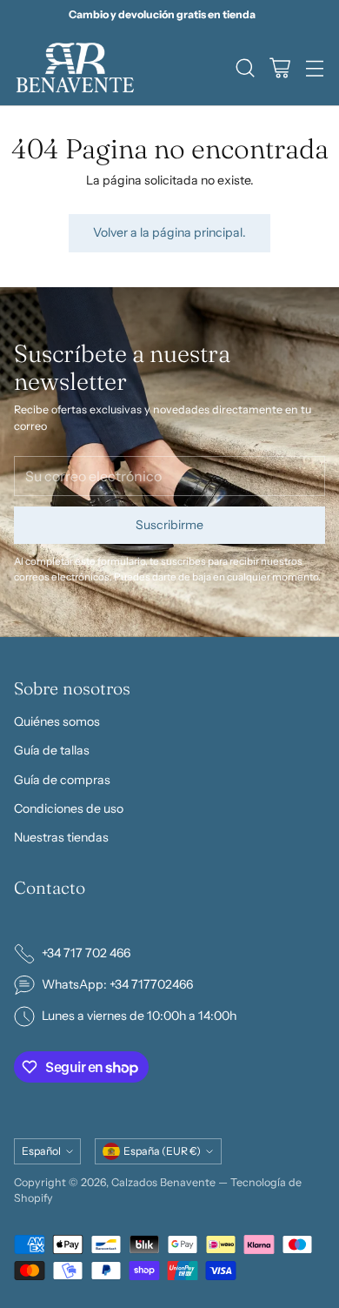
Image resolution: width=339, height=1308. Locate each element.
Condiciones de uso (68, 808)
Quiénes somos (57, 721)
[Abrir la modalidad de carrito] (279, 67)
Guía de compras (62, 780)
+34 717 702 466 (86, 953)
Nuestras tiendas (61, 837)
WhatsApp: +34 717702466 (117, 984)
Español (41, 1150)
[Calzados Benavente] (75, 67)
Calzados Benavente (163, 1182)
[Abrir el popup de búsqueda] (245, 67)
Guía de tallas (52, 750)
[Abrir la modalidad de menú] (314, 67)
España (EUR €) (162, 1150)
